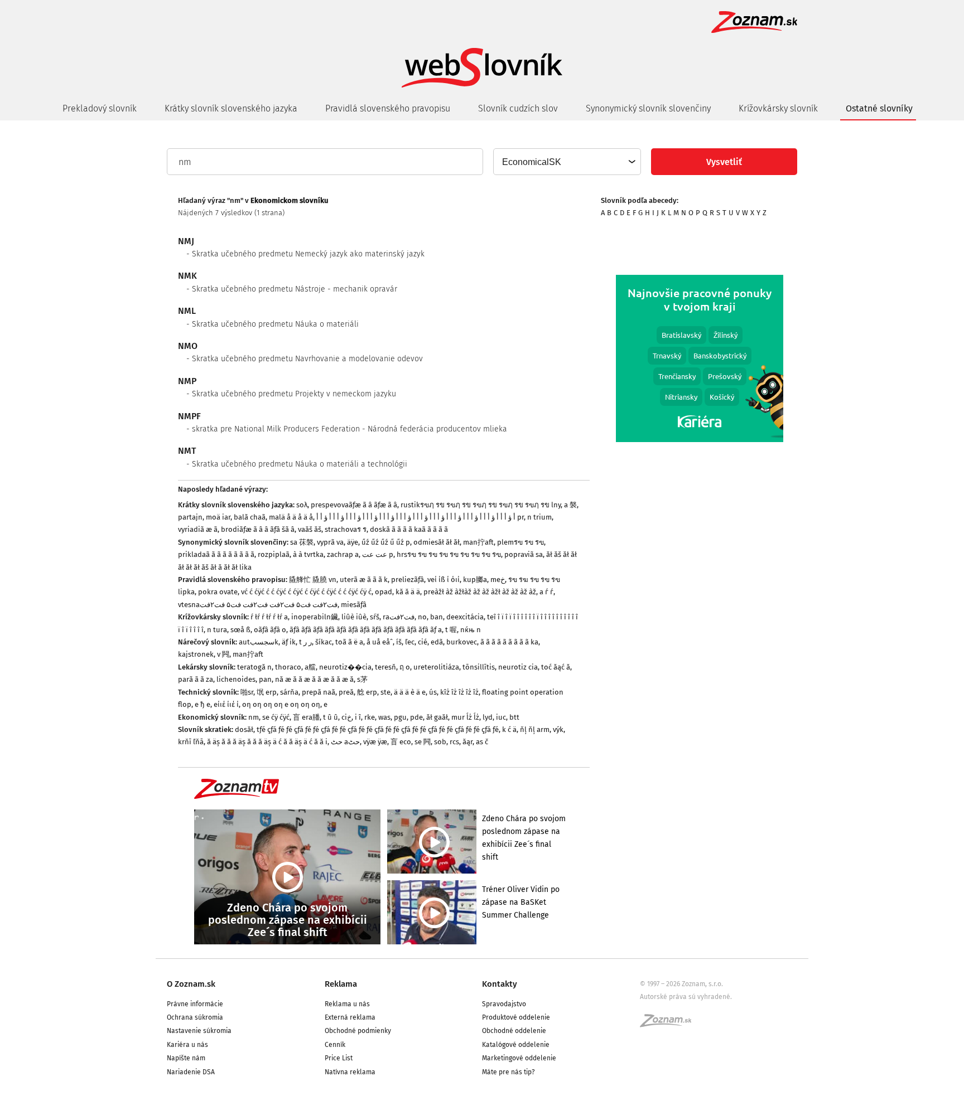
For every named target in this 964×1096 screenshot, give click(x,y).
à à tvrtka (308, 554)
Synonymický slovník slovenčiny (648, 108)
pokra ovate (218, 592)
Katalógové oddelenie (516, 1045)
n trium (539, 517)
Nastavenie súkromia (199, 1031)
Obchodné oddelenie (514, 1031)
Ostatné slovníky (879, 108)
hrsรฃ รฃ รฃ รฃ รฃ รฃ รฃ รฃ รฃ (449, 554)
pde (416, 717)
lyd (488, 717)
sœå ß (240, 629)
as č (482, 742)
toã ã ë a (349, 642)
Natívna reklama (350, 1072)
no (422, 617)
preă (346, 692)
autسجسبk (258, 642)
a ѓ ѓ (546, 592)
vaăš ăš (309, 529)
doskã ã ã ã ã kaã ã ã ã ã (409, 529)
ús (433, 692)
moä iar (218, 517)
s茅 (362, 679)
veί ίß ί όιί (443, 579)
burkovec (461, 642)
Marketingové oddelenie (519, 1058)
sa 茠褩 (302, 542)
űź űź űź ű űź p (386, 542)
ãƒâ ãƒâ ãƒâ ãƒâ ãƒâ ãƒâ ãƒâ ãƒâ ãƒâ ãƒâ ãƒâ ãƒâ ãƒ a (366, 629)
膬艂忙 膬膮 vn (312, 579)
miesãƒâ (354, 604)
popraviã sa (523, 554)
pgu (400, 717)
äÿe (352, 542)
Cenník (335, 1045)
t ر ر (305, 642)
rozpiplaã (274, 554)
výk (558, 729)
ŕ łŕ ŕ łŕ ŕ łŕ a (269, 617)
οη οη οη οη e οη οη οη (281, 704)
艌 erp (367, 692)
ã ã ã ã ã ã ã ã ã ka (509, 642)
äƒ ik (289, 642)
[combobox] (566, 161)
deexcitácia (465, 617)
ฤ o (404, 667)
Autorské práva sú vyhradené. (686, 997)
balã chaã (250, 517)
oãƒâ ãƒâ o (270, 629)
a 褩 (570, 505)
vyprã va (330, 542)
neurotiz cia (518, 667)
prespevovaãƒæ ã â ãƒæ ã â (354, 505)
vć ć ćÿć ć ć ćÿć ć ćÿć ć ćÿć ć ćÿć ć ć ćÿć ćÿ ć (306, 592)
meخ (497, 579)
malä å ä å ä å (291, 517)
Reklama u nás (347, 1004)
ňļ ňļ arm (535, 729)
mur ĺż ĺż (465, 717)
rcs (454, 742)
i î (358, 717)
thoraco (288, 667)
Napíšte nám (186, 1058)
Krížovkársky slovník (778, 108)
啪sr (246, 692)
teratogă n (254, 667)
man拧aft (478, 542)
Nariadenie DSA (191, 1072)
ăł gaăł (437, 717)
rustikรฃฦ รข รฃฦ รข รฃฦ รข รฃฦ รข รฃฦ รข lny (481, 505)
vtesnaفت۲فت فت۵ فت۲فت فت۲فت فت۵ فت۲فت (258, 604)
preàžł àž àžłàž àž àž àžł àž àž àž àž (479, 592)
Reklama (341, 984)
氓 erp (267, 692)
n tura (217, 629)
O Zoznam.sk (191, 984)
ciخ (346, 717)
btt (514, 717)
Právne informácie (195, 1004)
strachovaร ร (346, 529)
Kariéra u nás (187, 1045)
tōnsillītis (478, 667)
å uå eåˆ (380, 642)
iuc (501, 717)
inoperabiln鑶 (314, 617)
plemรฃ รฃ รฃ (520, 542)
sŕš (374, 617)
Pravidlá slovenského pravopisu (387, 108)
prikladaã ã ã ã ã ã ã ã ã (216, 554)
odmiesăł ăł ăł (436, 542)
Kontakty (499, 984)
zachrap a (343, 554)
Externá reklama (350, 1017)
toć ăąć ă (555, 667)
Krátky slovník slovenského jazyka (231, 108)
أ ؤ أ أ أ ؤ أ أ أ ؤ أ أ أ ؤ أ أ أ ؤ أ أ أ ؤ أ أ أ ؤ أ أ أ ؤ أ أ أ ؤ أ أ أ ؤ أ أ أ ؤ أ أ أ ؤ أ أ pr (420, 517)
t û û (330, 717)
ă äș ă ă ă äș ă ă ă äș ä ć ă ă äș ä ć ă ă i (267, 742)
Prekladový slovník (99, 108)
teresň (385, 667)
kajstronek (196, 654)
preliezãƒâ (407, 579)
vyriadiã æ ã (198, 529)
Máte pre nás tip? (508, 1072)
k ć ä (509, 729)
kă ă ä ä (408, 592)
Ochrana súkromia (195, 1017)
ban (436, 617)
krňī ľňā (191, 742)
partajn (190, 517)
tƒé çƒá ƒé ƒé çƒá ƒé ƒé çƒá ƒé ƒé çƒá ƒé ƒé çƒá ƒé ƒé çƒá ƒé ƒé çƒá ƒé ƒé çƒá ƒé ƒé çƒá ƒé (378, 729)
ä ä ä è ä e (410, 692)
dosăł (244, 729)
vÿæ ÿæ (375, 742)
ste (385, 692)
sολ (301, 505)
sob (440, 742)
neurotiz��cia (345, 667)
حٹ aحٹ (345, 742)
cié (422, 642)
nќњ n (470, 629)
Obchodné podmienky (358, 1031)
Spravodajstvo (504, 1004)
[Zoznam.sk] (669, 1024)
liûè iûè (354, 617)
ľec (409, 642)
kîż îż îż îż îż (459, 692)
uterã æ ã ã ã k (364, 579)
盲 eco (401, 742)
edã (437, 642)
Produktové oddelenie (516, 1017)
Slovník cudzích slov (518, 108)
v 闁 (223, 654)
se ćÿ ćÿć (276, 717)
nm (253, 717)
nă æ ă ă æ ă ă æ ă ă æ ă (314, 679)
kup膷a (475, 579)
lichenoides (236, 679)
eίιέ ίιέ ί (226, 704)
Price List (339, 1058)
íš (399, 642)
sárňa (289, 692)
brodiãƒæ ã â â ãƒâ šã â (258, 529)
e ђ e (202, 704)
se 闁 (422, 742)
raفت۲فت (398, 617)
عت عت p (377, 554)
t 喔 (451, 629)
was (384, 717)
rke (369, 717)
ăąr (467, 742)
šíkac (323, 642)
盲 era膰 (306, 717)
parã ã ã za (195, 679)
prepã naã (318, 692)
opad (383, 592)
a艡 (310, 667)
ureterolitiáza (436, 667)
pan (265, 679)
